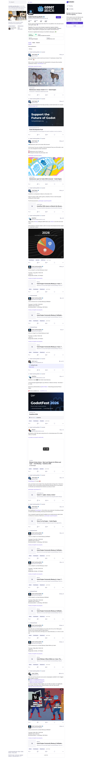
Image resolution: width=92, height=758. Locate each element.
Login (75, 25)
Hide (62, 229)
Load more (46, 755)
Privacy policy (14, 752)
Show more (31, 367)
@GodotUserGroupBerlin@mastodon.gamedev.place (37, 18)
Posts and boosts (32, 46)
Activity (29, 42)
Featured (38, 42)
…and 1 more (48, 260)
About (19, 751)
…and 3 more (48, 289)
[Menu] (62, 17)
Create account (75, 23)
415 (29, 21)
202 (35, 21)
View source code (15, 756)
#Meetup (30, 48)
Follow (58, 17)
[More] (63, 95)
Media (33, 42)
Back (31, 2)
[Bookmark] (54, 95)
